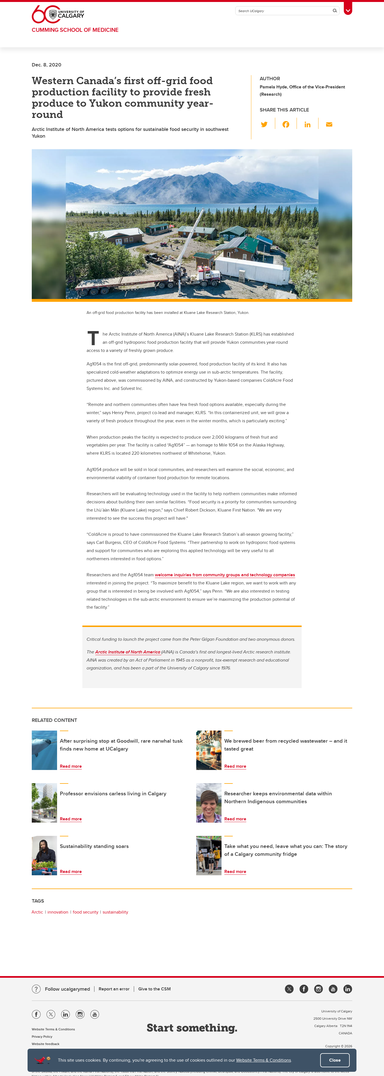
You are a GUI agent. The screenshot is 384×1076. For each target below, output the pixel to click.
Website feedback (45, 1043)
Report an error (114, 989)
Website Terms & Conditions (263, 1060)
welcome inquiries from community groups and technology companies (225, 575)
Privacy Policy (42, 1036)
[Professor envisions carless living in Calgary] (44, 803)
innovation (58, 912)
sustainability (115, 912)
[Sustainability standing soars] (44, 855)
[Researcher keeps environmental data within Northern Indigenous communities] (209, 803)
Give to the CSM (154, 989)
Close (335, 1060)
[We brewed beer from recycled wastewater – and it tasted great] (209, 750)
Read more (71, 766)
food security (85, 912)
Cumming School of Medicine (75, 30)
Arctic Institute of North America (128, 652)
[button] (267, 123)
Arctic (37, 912)
